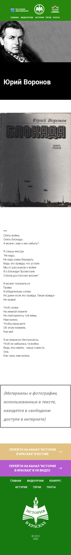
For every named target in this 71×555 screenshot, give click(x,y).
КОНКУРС (55, 480)
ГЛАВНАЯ (15, 18)
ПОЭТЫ (56, 18)
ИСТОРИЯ (39, 18)
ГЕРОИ (48, 18)
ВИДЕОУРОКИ (27, 18)
